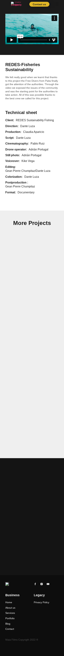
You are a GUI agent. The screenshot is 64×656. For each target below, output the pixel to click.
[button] (57, 4)
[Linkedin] (54, 584)
